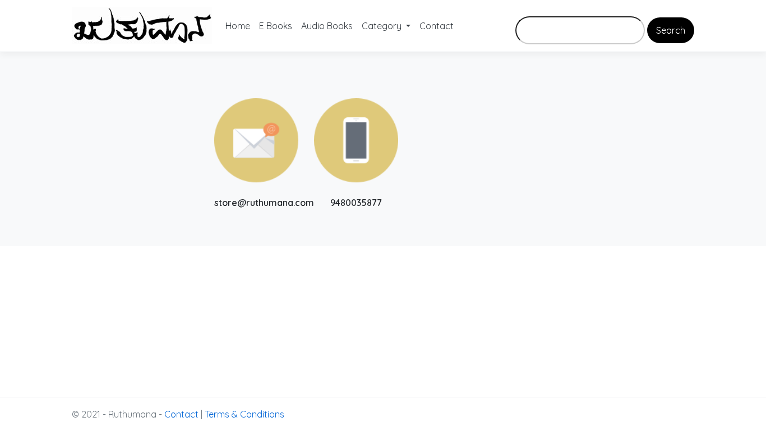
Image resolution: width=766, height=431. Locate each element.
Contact (436, 25)
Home (237, 25)
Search (670, 30)
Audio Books (327, 25)
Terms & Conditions (244, 414)
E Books (275, 25)
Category (383, 25)
